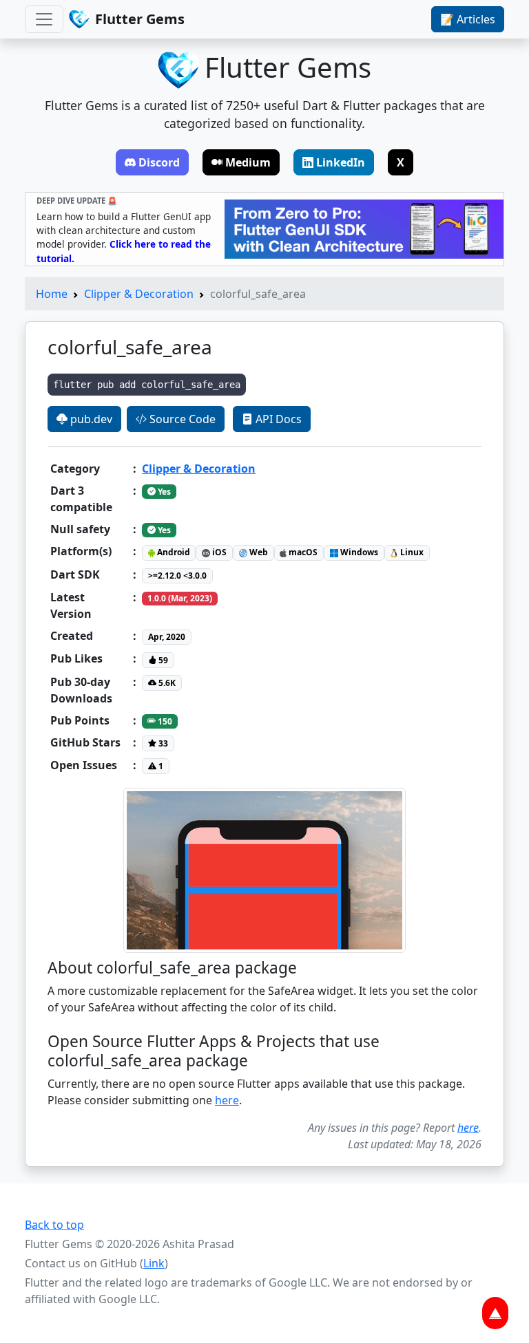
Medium (248, 162)
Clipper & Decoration (139, 293)
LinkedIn (340, 162)
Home (52, 293)
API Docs (277, 419)
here (227, 1100)
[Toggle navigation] (44, 19)
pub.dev (90, 419)
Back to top (54, 1224)
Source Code (181, 419)
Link (154, 1263)
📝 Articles (467, 19)
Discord (159, 162)
